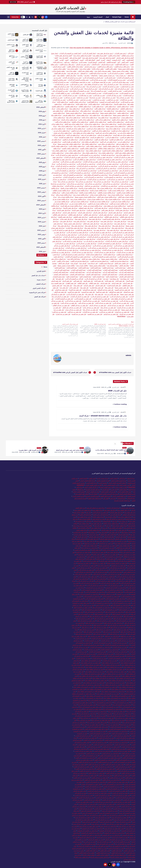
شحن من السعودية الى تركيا (106, 548)
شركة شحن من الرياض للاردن (98, 579)
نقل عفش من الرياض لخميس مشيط (117, 563)
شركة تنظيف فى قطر (122, 144)
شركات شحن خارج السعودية (37, 292)
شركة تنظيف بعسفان (82, 115)
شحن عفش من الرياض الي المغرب (125, 738)
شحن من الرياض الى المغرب (83, 735)
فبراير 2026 (41, 132)
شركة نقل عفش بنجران (57, 228)
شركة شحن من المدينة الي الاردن (93, 177)
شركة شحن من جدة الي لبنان (75, 184)
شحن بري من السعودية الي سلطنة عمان (108, 694)
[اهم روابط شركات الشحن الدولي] (64, 329)
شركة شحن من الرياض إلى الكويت (103, 766)
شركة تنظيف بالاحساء (120, 104)
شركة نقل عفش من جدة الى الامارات (76, 248)
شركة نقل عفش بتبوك (95, 219)
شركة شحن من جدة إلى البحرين (103, 802)
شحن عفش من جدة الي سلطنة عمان (116, 671)
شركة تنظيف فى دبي (123, 142)
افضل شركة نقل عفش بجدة (107, 58)
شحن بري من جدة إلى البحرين (121, 808)
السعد (98, 60)
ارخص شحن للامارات (120, 53)
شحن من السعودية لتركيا (104, 704)
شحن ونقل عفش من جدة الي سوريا (88, 826)
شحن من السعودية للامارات (110, 93)
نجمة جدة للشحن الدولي (92, 491)
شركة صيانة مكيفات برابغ (121, 188)
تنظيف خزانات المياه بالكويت (86, 853)
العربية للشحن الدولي (78, 496)
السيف (81, 60)
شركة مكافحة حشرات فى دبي (77, 203)
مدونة (88, 17)
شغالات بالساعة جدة (110, 517)
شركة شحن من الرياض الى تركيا (85, 168)
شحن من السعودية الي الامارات (102, 643)
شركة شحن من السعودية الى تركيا (102, 702)
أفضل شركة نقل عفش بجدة (122, 543)
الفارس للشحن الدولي (121, 487)
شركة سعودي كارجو (102, 478)
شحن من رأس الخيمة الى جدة (105, 844)
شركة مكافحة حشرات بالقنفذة (87, 192)
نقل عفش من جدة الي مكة (90, 310)
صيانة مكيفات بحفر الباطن (90, 545)
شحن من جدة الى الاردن (83, 568)
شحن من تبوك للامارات (85, 95)
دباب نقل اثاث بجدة (99, 525)
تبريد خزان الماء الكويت (117, 853)
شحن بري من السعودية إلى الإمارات (121, 638)
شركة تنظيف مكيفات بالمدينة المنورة (112, 150)
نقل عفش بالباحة (96, 550)
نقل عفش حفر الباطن (60, 292)
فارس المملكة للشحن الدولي (127, 494)
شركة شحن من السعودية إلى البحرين (112, 784)
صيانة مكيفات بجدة (84, 523)
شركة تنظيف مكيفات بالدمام (59, 146)
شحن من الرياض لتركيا (91, 89)
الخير (123, 60)
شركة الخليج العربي (91, 483)
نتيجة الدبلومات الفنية (112, 276)
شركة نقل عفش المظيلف (86, 208)
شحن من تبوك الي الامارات (113, 95)
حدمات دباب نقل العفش (38, 275)
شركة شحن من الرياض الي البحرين (125, 797)
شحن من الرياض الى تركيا (128, 552)
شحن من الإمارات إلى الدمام (86, 846)
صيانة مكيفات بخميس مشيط (109, 259)
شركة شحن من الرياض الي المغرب (118, 742)
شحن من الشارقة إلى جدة (122, 844)
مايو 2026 (42, 120)
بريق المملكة (80, 489)
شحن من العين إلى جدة (102, 846)
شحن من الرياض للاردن (76, 89)
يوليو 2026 (42, 111)
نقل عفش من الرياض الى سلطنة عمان (91, 674)
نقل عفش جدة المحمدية (88, 292)
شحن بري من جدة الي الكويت (81, 777)
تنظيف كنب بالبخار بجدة (115, 528)
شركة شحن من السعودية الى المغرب (119, 729)
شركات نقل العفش (39, 296)
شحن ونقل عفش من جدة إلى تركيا (91, 724)
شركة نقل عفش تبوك (113, 230)
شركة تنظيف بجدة (121, 111)
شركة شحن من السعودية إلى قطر (125, 621)
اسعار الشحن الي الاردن (89, 53)
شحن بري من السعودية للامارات (116, 80)
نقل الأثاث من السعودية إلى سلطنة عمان (88, 691)
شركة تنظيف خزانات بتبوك (109, 124)
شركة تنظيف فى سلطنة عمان (90, 142)
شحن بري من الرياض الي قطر (94, 623)
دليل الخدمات (105, 489)
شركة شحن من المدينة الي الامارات (73, 177)
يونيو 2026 (42, 115)
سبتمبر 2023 (41, 243)
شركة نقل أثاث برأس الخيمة (101, 514)
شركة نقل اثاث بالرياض (115, 208)
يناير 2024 (42, 226)
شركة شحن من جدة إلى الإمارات (126, 640)
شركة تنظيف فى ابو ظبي (105, 135)
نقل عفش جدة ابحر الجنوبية (122, 290)
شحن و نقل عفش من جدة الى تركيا (97, 722)
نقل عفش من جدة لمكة (99, 563)
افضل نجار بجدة (63, 58)
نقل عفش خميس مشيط (127, 294)
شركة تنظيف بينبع (115, 117)
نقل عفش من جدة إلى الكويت (99, 777)
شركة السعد (132, 489)
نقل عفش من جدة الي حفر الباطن (71, 307)
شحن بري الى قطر (87, 627)
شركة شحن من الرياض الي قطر (103, 618)
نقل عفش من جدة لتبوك (91, 543)
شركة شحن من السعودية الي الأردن (101, 603)
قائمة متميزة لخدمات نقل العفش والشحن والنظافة (118, 21)
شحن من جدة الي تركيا (123, 97)
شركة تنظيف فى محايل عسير (106, 144)
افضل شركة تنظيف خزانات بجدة (82, 55)
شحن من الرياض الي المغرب (82, 550)
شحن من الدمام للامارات (61, 84)
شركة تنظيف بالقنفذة (113, 108)
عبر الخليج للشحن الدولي (119, 496)
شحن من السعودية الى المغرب (118, 541)
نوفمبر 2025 (41, 145)
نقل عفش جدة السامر (61, 290)
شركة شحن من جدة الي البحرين (87, 804)
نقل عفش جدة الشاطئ (115, 292)
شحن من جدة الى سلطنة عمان (111, 665)
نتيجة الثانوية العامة (95, 268)
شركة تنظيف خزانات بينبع (113, 128)
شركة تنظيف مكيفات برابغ (106, 153)
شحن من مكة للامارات (59, 100)
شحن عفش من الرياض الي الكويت (83, 766)
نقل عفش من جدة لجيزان (122, 312)
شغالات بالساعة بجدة (84, 528)
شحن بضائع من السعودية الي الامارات (78, 80)
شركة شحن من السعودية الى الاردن (89, 594)
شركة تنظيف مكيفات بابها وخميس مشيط (69, 144)
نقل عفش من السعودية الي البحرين (91, 784)
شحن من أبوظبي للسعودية (107, 594)
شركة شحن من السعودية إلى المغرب (99, 733)
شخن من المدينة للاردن (127, 102)
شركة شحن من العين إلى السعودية (91, 835)
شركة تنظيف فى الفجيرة (116, 139)
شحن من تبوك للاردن (99, 95)
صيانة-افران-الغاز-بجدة (73, 259)
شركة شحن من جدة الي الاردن (115, 179)
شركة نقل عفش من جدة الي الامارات (104, 252)
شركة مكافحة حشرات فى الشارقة (99, 201)
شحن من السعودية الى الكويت (89, 755)
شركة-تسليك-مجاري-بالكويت (124, 254)
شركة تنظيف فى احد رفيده (88, 135)
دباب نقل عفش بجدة (73, 73)
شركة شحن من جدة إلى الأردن (83, 572)
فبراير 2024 (41, 222)
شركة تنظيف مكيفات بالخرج (77, 146)
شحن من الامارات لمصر (102, 605)
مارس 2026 (41, 128)
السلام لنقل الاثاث (90, 60)
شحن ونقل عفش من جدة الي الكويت (117, 782)
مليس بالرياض (131, 537)
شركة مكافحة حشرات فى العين (79, 201)
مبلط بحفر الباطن (124, 265)
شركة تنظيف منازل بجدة (123, 155)
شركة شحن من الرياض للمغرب (121, 735)
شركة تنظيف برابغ (107, 115)
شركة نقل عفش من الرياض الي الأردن (111, 234)
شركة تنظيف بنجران (127, 117)
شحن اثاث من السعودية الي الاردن (94, 598)
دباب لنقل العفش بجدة (123, 510)
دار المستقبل (83, 73)
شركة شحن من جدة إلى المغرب (103, 751)
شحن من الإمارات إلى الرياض (120, 837)
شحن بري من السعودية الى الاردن (121, 603)
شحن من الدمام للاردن (76, 84)
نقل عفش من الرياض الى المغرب (101, 735)
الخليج (56, 58)
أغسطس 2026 (40, 107)
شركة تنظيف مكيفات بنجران (73, 153)
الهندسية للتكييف (111, 62)
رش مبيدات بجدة (123, 521)
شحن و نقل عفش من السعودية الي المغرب (96, 729)
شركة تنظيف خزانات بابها (73, 117)
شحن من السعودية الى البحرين (114, 789)
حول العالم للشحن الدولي (124, 491)
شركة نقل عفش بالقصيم (96, 217)
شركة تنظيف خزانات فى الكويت (101, 131)
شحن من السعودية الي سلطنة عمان (79, 91)
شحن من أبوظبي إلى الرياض (87, 837)
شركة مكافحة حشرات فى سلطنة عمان (115, 206)
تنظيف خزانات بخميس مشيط (120, 71)
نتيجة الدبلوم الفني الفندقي (93, 274)
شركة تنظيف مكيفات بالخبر (93, 146)
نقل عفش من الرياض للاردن (123, 581)
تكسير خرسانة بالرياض (59, 66)
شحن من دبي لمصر (88, 605)
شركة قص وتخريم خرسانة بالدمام (100, 857)
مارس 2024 (41, 217)
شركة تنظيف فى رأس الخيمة (108, 142)
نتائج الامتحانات (121, 498)
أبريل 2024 (41, 213)
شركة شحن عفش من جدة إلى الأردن (71, 161)
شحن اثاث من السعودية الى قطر (121, 607)
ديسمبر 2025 (41, 141)
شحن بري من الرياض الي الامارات (72, 77)
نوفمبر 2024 (41, 192)
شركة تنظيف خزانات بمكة (65, 126)
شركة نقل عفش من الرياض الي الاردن (88, 234)
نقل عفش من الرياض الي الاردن (119, 296)
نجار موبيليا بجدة (124, 279)
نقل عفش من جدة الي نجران (73, 310)
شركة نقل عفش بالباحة (122, 210)
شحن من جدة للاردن (69, 97)
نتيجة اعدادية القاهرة (108, 268)
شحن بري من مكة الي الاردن (98, 80)
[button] (121, 443)
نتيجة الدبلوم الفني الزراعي (62, 270)
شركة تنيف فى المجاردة (107, 155)
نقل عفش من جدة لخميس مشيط (108, 545)
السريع (103, 60)
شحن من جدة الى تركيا (118, 720)
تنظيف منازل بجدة (71, 71)
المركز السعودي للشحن (102, 480)
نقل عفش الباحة (119, 281)
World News (121, 316)
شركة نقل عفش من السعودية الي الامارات (109, 243)
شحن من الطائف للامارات (62, 93)
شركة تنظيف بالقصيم (71, 106)
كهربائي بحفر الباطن (63, 263)
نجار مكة (132, 534)
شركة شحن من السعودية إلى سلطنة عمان (123, 689)
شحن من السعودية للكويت (105, 762)
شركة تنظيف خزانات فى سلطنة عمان (83, 133)
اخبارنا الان (131, 53)
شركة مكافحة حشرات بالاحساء (87, 188)
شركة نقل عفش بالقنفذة (65, 217)
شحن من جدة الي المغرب (128, 753)
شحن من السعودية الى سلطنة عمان (91, 660)
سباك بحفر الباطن (71, 75)
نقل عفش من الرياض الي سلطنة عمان (122, 298)
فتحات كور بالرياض (121, 537)
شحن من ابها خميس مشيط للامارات (80, 82)
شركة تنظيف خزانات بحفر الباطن (74, 124)
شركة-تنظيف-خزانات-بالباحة (94, 254)
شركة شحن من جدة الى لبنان (111, 184)
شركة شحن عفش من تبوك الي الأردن (117, 161)
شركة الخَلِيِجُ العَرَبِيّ (92, 102)
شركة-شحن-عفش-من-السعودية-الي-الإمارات (77, 256)
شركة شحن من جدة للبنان (92, 186)
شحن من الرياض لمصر (98, 519)
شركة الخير (122, 478)
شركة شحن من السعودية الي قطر (119, 605)
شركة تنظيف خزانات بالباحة (111, 523)
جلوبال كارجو (93, 494)
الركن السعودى (116, 60)
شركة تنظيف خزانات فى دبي (62, 131)
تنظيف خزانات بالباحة (98, 69)
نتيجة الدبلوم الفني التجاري (126, 270)
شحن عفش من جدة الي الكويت (88, 775)
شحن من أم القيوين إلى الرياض (121, 842)
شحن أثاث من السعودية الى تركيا (97, 700)
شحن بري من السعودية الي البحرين (112, 786)
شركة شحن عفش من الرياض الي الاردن (67, 155)
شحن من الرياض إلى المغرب (99, 742)
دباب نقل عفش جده (121, 530)
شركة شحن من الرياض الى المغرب (93, 740)
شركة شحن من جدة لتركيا (58, 184)
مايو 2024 (42, 209)
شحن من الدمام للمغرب (127, 86)
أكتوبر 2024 (41, 196)
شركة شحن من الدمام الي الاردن (86, 164)
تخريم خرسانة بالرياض (107, 64)
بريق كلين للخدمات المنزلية (93, 489)
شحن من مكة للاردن (72, 100)
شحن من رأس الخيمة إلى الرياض (114, 839)
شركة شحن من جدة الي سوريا (108, 826)
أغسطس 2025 (40, 158)
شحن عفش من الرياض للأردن (82, 574)
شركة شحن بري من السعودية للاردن (89, 155)
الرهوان (108, 60)
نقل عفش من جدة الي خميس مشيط (109, 310)
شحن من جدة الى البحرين (123, 804)
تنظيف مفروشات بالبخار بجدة (103, 71)
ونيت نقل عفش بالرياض (116, 512)
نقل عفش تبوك (84, 287)
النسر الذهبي (124, 62)
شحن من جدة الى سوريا (97, 824)
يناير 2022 (42, 251)
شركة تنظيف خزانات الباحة (89, 117)
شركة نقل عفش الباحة (100, 208)
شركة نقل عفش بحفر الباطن (91, 223)
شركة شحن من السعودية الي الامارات (101, 172)
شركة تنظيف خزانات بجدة (119, 525)
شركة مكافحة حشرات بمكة (112, 199)
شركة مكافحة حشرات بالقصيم (125, 192)
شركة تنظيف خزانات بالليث (62, 122)
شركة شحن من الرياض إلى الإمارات (117, 651)
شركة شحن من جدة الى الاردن (117, 568)
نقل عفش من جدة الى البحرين (92, 800)
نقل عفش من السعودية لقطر (127, 609)
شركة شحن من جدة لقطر (112, 636)
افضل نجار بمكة (103, 532)
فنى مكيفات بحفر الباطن (121, 263)
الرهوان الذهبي (114, 478)
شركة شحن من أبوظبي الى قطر (93, 632)
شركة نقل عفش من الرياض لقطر (113, 623)
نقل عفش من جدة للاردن (106, 312)
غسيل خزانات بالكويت (63, 261)
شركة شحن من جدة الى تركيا (120, 181)
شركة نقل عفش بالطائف (90, 215)
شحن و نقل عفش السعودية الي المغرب (97, 727)
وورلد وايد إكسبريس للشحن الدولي (108, 494)
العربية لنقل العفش (105, 496)
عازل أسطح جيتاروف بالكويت (118, 855)
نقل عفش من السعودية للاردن (82, 298)
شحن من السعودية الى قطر (109, 609)
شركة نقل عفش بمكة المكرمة (74, 228)
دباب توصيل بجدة (79, 521)
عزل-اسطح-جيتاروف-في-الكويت (119, 261)
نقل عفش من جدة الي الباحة (103, 303)
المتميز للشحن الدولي (79, 491)
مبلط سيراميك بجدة (112, 265)
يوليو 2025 (42, 162)
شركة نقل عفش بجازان (66, 219)
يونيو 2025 (42, 166)
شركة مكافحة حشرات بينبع (78, 199)
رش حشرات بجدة (121, 75)
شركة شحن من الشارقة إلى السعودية (109, 830)
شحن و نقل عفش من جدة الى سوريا (116, 824)
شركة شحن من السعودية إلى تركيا (112, 709)
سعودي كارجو (83, 62)
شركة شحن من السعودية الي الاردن (108, 170)
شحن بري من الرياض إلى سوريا (103, 819)
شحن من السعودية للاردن (127, 93)
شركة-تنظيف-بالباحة (109, 254)
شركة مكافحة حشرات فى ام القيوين (98, 203)
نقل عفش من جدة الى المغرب (121, 751)
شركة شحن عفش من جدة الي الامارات (107, 164)
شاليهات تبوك (60, 75)
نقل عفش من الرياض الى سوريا (120, 817)
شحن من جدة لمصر (85, 100)
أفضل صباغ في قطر (75, 58)
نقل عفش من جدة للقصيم (95, 314)
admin (129, 43)
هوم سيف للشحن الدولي (106, 487)
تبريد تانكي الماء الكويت (91, 850)
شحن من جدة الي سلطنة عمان (110, 663)
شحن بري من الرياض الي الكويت (87, 762)
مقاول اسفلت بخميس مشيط (97, 265)
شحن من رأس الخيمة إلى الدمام (81, 848)
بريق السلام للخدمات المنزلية (122, 500)
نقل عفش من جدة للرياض (111, 314)
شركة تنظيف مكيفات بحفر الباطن (124, 153)
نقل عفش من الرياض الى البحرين (120, 795)
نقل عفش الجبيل (88, 281)
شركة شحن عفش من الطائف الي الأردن (84, 159)
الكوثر (56, 60)
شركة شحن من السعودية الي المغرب (117, 731)
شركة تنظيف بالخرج (97, 106)
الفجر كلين (106, 498)
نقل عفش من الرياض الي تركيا (60, 296)
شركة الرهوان (130, 478)
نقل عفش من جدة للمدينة (79, 314)
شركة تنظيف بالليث (99, 108)
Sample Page (116, 17)
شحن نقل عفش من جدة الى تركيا (101, 720)
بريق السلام (74, 62)
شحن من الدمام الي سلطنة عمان (93, 84)
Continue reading (120, 404)
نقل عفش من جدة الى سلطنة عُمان (91, 665)
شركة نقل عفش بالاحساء (70, 208)
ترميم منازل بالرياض (90, 66)
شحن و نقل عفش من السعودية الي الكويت (109, 758)
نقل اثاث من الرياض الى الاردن (85, 581)
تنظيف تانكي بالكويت (111, 69)
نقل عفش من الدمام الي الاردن (75, 294)
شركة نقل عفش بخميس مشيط (72, 223)
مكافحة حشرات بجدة (82, 265)
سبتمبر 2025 (41, 154)
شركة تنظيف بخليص (122, 113)
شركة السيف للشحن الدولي (118, 480)
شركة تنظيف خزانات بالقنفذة (80, 122)
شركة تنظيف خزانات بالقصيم (116, 122)
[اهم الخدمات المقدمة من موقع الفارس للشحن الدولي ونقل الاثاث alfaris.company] (120, 330)
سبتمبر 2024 (41, 200)
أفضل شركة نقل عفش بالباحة (63, 55)
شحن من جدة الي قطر (85, 625)
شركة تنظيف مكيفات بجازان (76, 150)
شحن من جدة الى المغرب (84, 744)
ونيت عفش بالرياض (120, 539)
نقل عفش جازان (73, 287)
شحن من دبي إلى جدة (89, 842)
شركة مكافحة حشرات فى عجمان (92, 206)
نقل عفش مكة (99, 294)
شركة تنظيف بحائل (85, 111)
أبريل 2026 (41, 124)
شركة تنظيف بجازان (62, 108)
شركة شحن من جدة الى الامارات (96, 179)
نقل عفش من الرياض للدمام (91, 561)
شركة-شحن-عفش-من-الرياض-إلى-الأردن (72, 254)
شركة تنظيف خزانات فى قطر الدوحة (123, 135)
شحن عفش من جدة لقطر (128, 636)
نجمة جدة (105, 279)
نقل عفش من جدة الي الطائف (79, 305)
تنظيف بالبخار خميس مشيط (126, 69)
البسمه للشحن (131, 496)
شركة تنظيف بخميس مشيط (108, 113)
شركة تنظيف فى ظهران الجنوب (71, 142)
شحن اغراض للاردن (110, 77)
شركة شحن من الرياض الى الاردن (66, 164)
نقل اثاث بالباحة (100, 559)
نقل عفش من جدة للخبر (74, 312)
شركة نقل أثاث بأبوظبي (128, 514)
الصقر (66, 60)
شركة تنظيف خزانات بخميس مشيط (116, 126)
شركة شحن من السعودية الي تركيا (118, 175)
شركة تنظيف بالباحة (106, 104)
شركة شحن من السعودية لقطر (120, 614)
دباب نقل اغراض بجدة (129, 528)
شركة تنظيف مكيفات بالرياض (124, 148)
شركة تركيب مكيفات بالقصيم (77, 102)
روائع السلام (94, 75)
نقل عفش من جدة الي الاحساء (109, 301)
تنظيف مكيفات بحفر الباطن (85, 71)
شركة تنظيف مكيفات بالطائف (106, 148)
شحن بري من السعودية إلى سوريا (108, 813)
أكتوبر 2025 (41, 149)
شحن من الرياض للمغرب (115, 91)
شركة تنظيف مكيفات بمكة (89, 153)
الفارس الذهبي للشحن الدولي (94, 485)
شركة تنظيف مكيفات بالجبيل (111, 146)
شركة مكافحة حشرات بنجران (95, 199)
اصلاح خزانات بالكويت (114, 55)
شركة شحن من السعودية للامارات (109, 649)
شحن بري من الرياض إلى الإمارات (100, 638)
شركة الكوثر (79, 487)
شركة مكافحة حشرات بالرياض (79, 190)
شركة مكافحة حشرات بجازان (98, 195)
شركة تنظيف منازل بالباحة (127, 523)
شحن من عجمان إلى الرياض (96, 839)
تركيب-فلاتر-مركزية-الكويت (122, 66)
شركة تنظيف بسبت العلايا (82, 857)
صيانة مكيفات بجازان (124, 545)
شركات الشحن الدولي (39, 288)
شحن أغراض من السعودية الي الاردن (93, 77)
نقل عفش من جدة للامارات (90, 312)
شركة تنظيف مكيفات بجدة (59, 150)
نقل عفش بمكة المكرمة (96, 287)
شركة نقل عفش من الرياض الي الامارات (84, 239)
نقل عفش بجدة (67, 285)
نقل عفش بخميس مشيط (122, 287)
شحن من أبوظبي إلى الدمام (99, 848)
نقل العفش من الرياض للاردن (107, 576)
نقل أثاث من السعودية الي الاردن (74, 279)
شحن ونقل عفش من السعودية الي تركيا (91, 707)
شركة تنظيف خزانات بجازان (92, 124)
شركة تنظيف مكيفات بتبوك (93, 150)
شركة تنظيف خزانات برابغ (97, 126)
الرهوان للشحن (123, 489)
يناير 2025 (42, 183)
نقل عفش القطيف (127, 285)
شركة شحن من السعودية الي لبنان (72, 175)
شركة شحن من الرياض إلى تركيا (116, 716)
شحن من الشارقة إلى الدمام (116, 848)
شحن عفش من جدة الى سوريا (81, 824)
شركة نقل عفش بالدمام (78, 210)
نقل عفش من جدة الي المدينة (125, 307)
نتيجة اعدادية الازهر (120, 268)
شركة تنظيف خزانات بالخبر (102, 119)
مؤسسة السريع (102, 483)
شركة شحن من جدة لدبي (125, 186)
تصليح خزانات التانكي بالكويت (75, 66)
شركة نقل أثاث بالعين (85, 514)
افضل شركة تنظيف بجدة (99, 55)
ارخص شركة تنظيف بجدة (84, 517)
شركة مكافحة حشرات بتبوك (115, 195)
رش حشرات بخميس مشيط (107, 75)
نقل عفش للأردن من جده (112, 294)
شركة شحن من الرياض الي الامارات (106, 168)
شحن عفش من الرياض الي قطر (122, 618)
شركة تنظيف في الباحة (73, 135)
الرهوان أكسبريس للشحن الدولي (117, 483)
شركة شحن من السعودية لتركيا (113, 556)
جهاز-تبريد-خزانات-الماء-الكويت (97, 73)
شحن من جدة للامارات (126, 100)
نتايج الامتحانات (131, 498)
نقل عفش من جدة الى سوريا (90, 822)
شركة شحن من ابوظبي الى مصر (96, 508)
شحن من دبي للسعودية (122, 594)
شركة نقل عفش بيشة (126, 230)
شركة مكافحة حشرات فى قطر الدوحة (71, 206)
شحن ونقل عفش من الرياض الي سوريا (124, 819)
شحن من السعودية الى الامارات (97, 651)
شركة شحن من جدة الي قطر (118, 627)
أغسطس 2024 (40, 205)
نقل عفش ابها (60, 279)
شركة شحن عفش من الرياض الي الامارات (100, 157)
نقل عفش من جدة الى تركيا (106, 718)
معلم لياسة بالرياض (123, 534)
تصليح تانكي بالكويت (128, 850)
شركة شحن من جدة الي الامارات (76, 179)
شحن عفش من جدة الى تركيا (123, 718)
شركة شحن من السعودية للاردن (113, 177)
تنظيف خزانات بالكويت (102, 855)
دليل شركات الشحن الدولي (108, 491)
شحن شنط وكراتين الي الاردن (120, 82)
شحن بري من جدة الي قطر (86, 629)
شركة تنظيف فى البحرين (127, 137)
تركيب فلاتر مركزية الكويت (67, 64)
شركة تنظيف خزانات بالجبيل (120, 119)
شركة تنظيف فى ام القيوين (70, 139)
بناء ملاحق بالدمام (81, 539)
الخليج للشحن (130, 60)
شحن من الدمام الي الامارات (61, 82)
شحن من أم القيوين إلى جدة (117, 846)
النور (118, 62)
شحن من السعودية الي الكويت (122, 762)
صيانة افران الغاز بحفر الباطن (108, 534)
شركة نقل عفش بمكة (118, 226)
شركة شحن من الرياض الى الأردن (113, 590)
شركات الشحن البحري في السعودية (109, 102)
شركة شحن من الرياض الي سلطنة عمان (103, 678)
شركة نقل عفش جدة (99, 230)
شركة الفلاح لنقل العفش (94, 498)
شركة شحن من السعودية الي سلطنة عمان (95, 175)
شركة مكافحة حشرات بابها (104, 188)
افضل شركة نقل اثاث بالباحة (122, 561)
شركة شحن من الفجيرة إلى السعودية (87, 830)
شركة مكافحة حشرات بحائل (64, 195)
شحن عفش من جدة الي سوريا (126, 826)
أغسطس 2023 (40, 247)
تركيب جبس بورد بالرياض (83, 64)
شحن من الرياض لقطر (99, 625)
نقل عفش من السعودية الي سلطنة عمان (106, 687)
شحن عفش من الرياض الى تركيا (87, 704)
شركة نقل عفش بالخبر (107, 210)
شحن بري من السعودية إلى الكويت (125, 760)
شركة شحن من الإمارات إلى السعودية (115, 587)
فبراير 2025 (41, 179)
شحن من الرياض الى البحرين (120, 793)
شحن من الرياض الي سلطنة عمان (88, 676)
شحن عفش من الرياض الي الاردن (104, 581)
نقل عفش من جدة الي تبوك (108, 307)
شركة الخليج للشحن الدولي (87, 480)
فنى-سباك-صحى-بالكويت (106, 263)
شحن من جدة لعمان (82, 97)
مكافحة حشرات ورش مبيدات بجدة (82, 525)
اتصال (107, 17)
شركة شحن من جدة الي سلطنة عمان (114, 674)
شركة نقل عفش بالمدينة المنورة (111, 219)
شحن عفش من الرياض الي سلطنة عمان (96, 680)
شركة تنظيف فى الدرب (111, 137)
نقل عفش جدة (64, 287)
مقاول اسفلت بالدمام (88, 855)
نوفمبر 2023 (41, 234)
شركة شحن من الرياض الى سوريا (115, 815)
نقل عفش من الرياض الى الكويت (105, 769)
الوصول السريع (92, 62)
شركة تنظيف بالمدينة (87, 108)
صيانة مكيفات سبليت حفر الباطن (91, 259)
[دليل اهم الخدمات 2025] (92, 329)
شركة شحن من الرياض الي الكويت (125, 769)
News (45, 267)
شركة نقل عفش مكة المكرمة (84, 230)
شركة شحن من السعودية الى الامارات (100, 647)
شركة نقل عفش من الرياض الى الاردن (63, 230)
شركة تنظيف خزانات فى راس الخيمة (106, 133)
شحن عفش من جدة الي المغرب (83, 751)
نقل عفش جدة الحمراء (75, 290)
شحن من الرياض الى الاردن (114, 585)
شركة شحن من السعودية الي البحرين (96, 782)
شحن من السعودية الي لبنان (60, 91)
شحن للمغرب (120, 559)
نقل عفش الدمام (67, 281)
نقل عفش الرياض (56, 281)
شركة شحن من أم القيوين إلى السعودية (92, 833)
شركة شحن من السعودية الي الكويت (104, 760)
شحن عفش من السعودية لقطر (82, 607)
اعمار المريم (114, 489)
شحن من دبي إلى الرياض (103, 837)
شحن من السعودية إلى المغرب (119, 733)
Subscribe (15, 17)
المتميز (132, 62)
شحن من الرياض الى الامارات (87, 654)
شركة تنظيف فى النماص (86, 139)
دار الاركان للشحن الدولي (91, 487)
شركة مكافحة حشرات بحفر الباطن (106, 197)
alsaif (122, 387)
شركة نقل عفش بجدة (120, 221)
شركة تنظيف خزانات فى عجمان (62, 133)
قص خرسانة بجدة (92, 263)
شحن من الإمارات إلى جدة (104, 842)
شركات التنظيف (40, 284)
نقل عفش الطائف (94, 283)
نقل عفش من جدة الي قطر (101, 627)
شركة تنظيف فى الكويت (101, 139)
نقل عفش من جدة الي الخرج (69, 303)
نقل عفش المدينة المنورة (114, 285)
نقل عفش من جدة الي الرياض (115, 305)
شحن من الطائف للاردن (77, 93)
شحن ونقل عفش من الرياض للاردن (87, 576)
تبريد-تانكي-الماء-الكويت (121, 64)
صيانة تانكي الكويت (116, 850)
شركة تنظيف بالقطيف (126, 108)
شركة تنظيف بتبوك (74, 108)
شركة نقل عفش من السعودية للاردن (115, 598)
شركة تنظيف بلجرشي (69, 115)
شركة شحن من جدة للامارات (109, 186)
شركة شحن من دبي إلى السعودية (95, 587)
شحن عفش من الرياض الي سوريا (95, 815)
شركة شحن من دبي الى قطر (111, 632)
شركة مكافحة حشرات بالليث (70, 192)
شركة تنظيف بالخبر (110, 106)
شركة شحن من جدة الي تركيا (66, 181)
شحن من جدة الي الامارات (70, 95)
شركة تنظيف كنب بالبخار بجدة (82, 510)
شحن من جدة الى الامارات (82, 638)
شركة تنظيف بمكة (56, 115)
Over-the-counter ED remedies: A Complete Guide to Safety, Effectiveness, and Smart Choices (102, 47)
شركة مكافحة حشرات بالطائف (61, 190)
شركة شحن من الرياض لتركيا (98, 711)
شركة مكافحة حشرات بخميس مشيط (85, 197)
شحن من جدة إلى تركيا (114, 722)
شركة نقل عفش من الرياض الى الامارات (122, 237)
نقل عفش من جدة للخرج (59, 312)
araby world (120, 452)
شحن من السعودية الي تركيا (98, 91)
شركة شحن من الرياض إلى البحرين (97, 791)
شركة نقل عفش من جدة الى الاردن (86, 243)
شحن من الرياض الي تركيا (94, 86)
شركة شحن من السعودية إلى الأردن (99, 601)
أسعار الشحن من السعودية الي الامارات (70, 53)
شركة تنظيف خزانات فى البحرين (95, 128)
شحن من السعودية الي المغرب (118, 727)
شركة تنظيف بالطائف (85, 106)
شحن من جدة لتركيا (95, 97)
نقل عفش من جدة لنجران (63, 314)
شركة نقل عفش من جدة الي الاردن (119, 248)
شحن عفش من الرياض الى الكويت (114, 764)
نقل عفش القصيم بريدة (57, 283)
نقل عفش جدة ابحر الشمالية (105, 290)
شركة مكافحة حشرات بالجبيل (69, 188)
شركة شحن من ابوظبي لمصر (95, 556)
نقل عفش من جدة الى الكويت (96, 773)
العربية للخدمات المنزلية (92, 496)
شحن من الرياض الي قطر (115, 616)
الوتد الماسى (101, 62)
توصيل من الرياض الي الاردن (116, 73)
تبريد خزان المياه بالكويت (103, 853)
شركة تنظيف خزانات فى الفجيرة (120, 131)
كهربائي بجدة (82, 263)
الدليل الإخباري (122, 43)
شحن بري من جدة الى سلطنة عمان (95, 671)
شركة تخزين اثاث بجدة (104, 565)
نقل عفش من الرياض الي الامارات (79, 296)
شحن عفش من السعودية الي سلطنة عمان (98, 689)
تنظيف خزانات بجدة (85, 69)
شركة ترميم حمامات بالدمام (118, 857)
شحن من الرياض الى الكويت (95, 764)
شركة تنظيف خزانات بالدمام (69, 119)
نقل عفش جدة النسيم (74, 292)
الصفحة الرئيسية (97, 17)
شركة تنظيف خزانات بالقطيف (97, 122)
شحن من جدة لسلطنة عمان (114, 667)
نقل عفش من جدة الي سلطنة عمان (95, 667)
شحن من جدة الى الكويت (113, 773)
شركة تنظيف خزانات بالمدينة (126, 124)
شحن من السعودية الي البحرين (93, 786)
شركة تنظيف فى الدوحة (97, 137)
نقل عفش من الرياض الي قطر (97, 616)
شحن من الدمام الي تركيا (127, 84)
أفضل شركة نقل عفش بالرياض (125, 58)
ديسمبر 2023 (41, 230)
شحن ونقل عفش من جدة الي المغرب (99, 749)
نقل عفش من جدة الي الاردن (73, 301)
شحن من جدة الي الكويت (128, 780)
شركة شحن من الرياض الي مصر (115, 519)
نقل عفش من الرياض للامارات (101, 298)
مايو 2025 (42, 171)
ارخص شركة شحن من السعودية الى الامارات (116, 645)
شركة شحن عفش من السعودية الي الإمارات (109, 159)
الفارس (61, 60)
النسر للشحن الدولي (124, 485)
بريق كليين (67, 62)
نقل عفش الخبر (77, 281)
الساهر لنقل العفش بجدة (82, 494)
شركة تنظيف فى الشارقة (82, 137)
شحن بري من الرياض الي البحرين (83, 795)
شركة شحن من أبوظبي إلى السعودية (114, 833)
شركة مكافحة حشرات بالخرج (116, 190)
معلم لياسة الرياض (109, 537)
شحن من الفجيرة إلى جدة (88, 844)
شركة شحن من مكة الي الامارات (74, 186)
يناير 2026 (42, 137)
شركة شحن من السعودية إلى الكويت (85, 758)
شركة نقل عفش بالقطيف (80, 217)
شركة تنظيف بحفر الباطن (71, 111)
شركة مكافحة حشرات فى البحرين (120, 201)
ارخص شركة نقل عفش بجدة (105, 53)
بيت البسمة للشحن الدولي (110, 485)
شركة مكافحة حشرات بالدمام (98, 190)
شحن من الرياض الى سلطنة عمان (115, 682)
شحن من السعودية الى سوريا (110, 811)
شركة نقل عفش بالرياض (115, 212)
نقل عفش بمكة (109, 287)
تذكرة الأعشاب (96, 64)
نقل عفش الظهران (71, 283)
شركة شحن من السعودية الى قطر (101, 607)
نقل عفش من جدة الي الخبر (86, 303)
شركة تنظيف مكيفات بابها (89, 144)
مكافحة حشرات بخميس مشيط (66, 265)
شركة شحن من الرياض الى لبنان (66, 168)
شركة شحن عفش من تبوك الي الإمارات (94, 161)
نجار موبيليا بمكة (125, 532)
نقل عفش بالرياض (100, 285)
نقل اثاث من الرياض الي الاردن (93, 279)
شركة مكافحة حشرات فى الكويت (118, 203)
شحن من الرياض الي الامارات (111, 86)
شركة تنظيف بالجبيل (123, 106)
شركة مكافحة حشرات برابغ (65, 197)
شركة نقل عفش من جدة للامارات (60, 252)
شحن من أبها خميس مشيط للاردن (101, 82)
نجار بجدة (88, 512)
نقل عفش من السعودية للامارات (64, 298)
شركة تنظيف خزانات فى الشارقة (76, 128)
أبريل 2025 (42, 175)
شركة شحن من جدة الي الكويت (111, 780)
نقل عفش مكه (89, 294)
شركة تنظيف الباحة (62, 102)
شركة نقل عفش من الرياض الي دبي (94, 241)
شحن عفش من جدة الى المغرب (111, 747)
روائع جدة (87, 75)
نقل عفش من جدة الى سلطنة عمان (90, 663)
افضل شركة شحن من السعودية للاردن (91, 590)
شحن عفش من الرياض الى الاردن (109, 583)
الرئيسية (133, 21)
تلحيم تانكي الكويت (105, 850)
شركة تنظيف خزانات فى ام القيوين (80, 131)
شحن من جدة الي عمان (108, 97)
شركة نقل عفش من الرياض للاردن (72, 241)
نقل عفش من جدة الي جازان (91, 307)
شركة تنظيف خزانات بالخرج (86, 119)
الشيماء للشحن (74, 60)
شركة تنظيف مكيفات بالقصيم (88, 148)
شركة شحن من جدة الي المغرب (110, 753)
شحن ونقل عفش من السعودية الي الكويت (111, 755)
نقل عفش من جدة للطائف (123, 548)
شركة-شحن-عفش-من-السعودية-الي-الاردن (104, 256)
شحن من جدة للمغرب (112, 100)
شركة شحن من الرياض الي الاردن (107, 166)
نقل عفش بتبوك (77, 285)
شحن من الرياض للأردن (98, 574)
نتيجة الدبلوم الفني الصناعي (77, 272)
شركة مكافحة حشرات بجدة (80, 195)
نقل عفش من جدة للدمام (127, 314)
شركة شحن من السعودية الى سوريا (90, 811)
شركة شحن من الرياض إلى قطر (116, 625)
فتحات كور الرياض (94, 534)
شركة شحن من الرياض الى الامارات (87, 166)
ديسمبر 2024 (41, 188)
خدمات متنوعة (41, 280)
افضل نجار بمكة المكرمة (80, 532)
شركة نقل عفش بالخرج (93, 210)
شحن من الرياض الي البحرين (86, 797)
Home (127, 17)
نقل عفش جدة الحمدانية (89, 290)
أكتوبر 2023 (41, 238)
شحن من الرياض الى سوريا (102, 817)
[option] (113, 450)
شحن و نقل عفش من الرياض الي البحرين (99, 793)
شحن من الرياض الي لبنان (122, 89)
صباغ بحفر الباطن (124, 259)
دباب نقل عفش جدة (129, 512)
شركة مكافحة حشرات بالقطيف (106, 192)
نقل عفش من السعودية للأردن (110, 596)
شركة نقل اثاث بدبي (115, 514)
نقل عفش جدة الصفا (102, 292)
